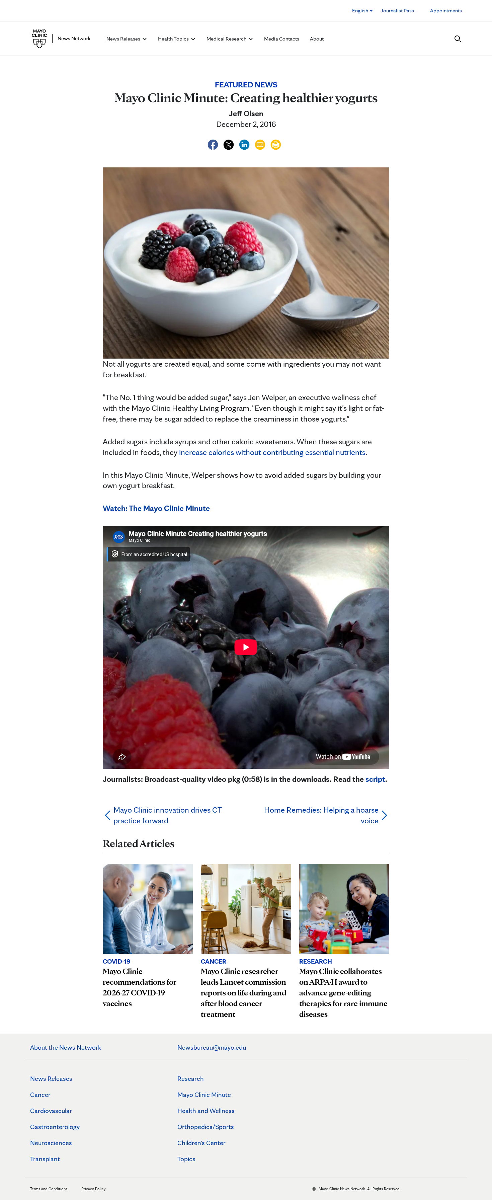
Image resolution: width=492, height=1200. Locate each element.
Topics (186, 1159)
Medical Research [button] (227, 38)
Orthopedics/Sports (205, 1127)
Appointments (446, 10)
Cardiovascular (51, 1111)
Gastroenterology (55, 1127)
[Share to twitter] (229, 143)
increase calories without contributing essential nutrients (272, 452)
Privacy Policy (93, 1188)
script (375, 779)
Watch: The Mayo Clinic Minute (156, 508)
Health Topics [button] (174, 38)
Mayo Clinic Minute (204, 1095)
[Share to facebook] (214, 143)
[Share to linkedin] (245, 143)
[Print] (275, 143)
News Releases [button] (123, 38)
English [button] (360, 10)
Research (190, 1078)
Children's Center (201, 1143)
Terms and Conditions (48, 1188)
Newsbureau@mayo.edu (211, 1047)
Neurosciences (51, 1143)
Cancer (40, 1095)
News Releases (51, 1078)
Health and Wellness (206, 1111)
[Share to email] (261, 143)
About (317, 38)
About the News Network (65, 1047)
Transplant (45, 1159)
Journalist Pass (397, 10)
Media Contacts (281, 38)
